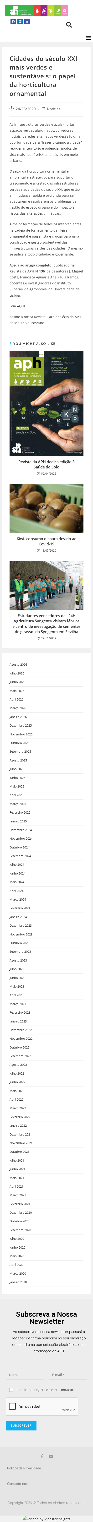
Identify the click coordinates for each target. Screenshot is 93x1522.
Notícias (53, 109)
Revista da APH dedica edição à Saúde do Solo (46, 464)
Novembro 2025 (21, 734)
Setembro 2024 (20, 856)
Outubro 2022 (19, 1047)
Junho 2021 (17, 1169)
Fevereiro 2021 (20, 1204)
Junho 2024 (17, 873)
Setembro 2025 (20, 751)
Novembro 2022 (21, 1038)
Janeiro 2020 (18, 1282)
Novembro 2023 (21, 934)
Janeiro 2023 (18, 1021)
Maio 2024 (17, 882)
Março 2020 (18, 1273)
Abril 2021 (16, 1186)
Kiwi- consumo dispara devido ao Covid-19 (47, 541)
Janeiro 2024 (18, 917)
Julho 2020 (17, 1238)
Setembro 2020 (20, 1230)
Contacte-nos (17, 1484)
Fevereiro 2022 (20, 1117)
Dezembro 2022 (21, 1030)
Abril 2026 (16, 699)
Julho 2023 (17, 969)
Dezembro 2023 (21, 925)
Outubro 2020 (19, 1221)
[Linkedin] (20, 21)
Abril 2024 (16, 891)
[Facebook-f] (42, 1456)
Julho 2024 (17, 864)
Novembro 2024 (21, 838)
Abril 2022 (16, 1099)
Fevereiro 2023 (20, 1012)
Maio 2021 (17, 1178)
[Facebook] (13, 21)
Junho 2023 (17, 978)
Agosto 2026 (18, 664)
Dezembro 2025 (21, 725)
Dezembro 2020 (21, 1212)
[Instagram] (27, 21)
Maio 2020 (17, 1256)
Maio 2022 (17, 1091)
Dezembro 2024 (21, 830)
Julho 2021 (17, 1160)
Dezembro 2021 (21, 1134)
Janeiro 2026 (18, 717)
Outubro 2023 (19, 943)
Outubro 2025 (19, 743)
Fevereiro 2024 (20, 908)
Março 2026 (18, 708)
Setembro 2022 (20, 1056)
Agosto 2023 (18, 960)
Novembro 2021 (21, 1143)
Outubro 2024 (19, 847)
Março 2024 (18, 899)
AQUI (21, 306)
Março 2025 (18, 804)
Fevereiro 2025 (20, 812)
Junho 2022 (17, 1082)
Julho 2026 (17, 673)
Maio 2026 (17, 691)
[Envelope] (51, 1456)
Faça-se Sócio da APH (64, 317)
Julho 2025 (17, 769)
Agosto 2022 (18, 1064)
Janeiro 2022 (18, 1125)
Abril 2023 (16, 995)
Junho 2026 (17, 682)
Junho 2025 (17, 778)
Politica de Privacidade (24, 1468)
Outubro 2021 (19, 1151)
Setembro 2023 (20, 951)
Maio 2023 (17, 986)
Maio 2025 (17, 786)
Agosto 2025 (18, 760)
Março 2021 (18, 1195)
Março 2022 (18, 1108)
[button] (69, 25)
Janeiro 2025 (18, 821)
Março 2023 (18, 1004)
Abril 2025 (16, 795)
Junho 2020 (17, 1247)
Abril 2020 (16, 1264)
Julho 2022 (17, 1073)
